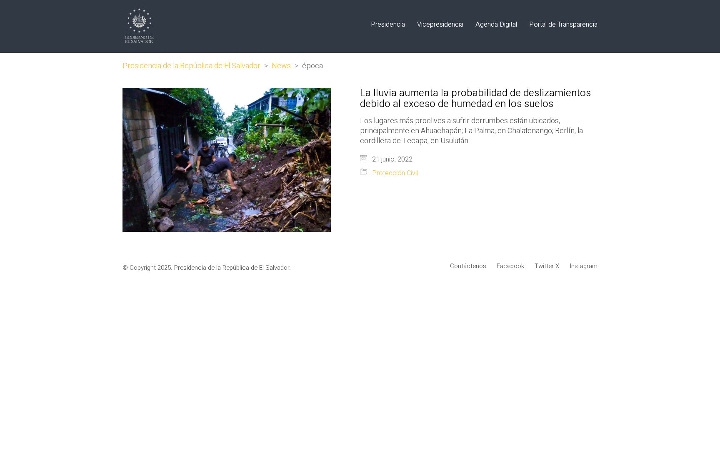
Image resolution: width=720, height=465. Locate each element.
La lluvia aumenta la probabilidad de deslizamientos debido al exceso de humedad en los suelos (475, 99)
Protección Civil (395, 173)
